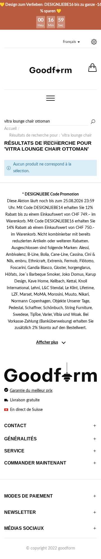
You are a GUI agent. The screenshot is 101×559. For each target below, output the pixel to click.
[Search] (50, 122)
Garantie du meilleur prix (31, 391)
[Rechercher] (93, 122)
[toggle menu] (50, 98)
